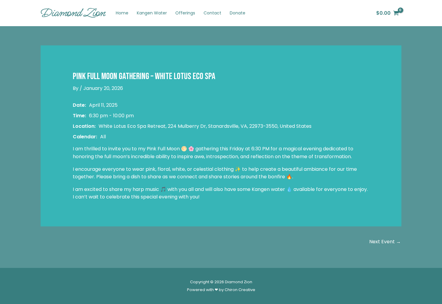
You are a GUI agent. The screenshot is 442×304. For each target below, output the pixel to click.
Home (122, 13)
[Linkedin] (324, 13)
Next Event (385, 241)
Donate (237, 13)
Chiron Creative (240, 290)
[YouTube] (315, 13)
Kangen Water (152, 13)
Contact (212, 13)
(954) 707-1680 (350, 13)
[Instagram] (297, 13)
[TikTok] (306, 13)
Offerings (185, 13)
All (103, 136)
